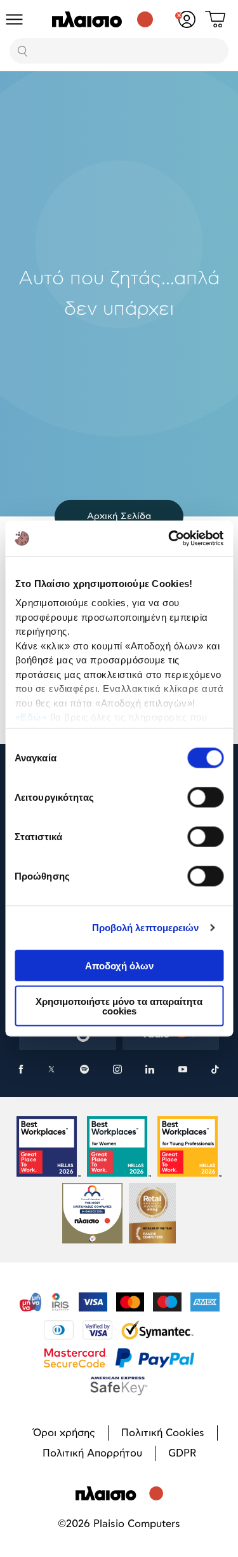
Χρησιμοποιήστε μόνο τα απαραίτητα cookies (119, 1006)
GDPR (182, 1453)
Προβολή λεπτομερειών (145, 927)
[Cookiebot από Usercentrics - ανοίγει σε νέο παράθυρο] (169, 538)
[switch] (205, 797)
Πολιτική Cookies (162, 1433)
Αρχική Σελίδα (119, 516)
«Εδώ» (31, 717)
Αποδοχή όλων (119, 965)
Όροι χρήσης (64, 1433)
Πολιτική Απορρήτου (92, 1453)
